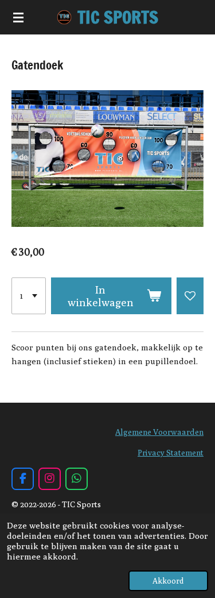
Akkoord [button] (168, 580)
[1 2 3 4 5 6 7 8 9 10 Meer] (28, 295)
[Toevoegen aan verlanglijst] (190, 295)
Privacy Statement (171, 452)
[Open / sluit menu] (18, 17)
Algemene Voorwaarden (159, 432)
